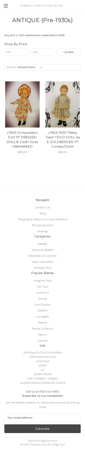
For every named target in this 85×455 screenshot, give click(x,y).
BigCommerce (49, 440)
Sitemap (42, 231)
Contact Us (42, 207)
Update (69, 52)
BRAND (42, 244)
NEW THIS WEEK (42, 262)
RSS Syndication (42, 225)
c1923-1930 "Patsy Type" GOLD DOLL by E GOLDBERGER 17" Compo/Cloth (62, 140)
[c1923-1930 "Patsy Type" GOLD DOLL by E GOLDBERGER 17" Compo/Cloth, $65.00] (62, 104)
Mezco (42, 334)
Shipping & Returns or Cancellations (42, 219)
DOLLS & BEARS (42, 250)
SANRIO (43, 310)
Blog (43, 213)
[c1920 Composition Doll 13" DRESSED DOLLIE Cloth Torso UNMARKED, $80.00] (22, 104)
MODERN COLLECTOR (42, 256)
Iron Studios (42, 304)
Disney (42, 298)
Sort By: (11, 67)
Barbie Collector (42, 328)
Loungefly (42, 316)
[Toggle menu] (5, 5)
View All (42, 340)
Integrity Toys (42, 280)
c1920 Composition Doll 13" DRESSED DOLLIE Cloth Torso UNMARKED (22, 140)
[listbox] (30, 67)
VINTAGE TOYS (42, 268)
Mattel (42, 322)
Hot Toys (42, 286)
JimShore (42, 292)
